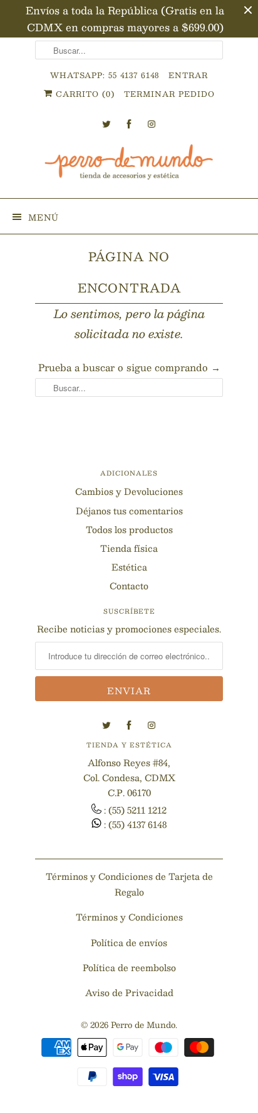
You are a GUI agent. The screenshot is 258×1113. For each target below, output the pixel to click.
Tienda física (129, 548)
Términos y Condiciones (129, 916)
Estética (129, 566)
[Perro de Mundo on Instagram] (151, 124)
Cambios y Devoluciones (129, 491)
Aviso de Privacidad (129, 992)
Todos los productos (129, 529)
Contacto (129, 585)
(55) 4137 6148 (137, 824)
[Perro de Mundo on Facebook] (129, 124)
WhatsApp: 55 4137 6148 (104, 75)
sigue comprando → (173, 367)
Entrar (188, 75)
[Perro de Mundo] (129, 166)
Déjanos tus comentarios (129, 510)
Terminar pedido (169, 93)
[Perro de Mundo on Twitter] (106, 124)
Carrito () (84, 93)
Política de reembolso (129, 967)
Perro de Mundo (143, 1025)
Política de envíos (129, 942)
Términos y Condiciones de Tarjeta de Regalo (129, 884)
